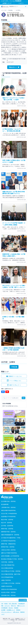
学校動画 (16, 608)
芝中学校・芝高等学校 (7, 525)
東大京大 (11, 608)
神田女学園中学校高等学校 (8, 510)
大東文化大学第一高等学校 (8, 550)
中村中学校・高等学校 (7, 562)
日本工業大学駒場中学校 (7, 565)
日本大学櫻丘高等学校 (7, 568)
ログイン (22, 3)
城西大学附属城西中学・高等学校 (10, 535)
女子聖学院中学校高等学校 (8, 541)
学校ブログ (13, 605)
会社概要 (3, 610)
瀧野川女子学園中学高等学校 (9, 553)
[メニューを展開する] (25, 6)
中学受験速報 (4, 608)
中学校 (13, 367)
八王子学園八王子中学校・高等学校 (10, 583)
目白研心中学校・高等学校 (8, 592)
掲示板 (6, 603)
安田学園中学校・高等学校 (8, 595)
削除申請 (22, 612)
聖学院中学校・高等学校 (7, 547)
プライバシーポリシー (6, 612)
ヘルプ (2, 614)
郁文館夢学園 (4, 504)
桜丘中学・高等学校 (6, 522)
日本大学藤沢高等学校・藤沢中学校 (10, 574)
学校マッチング (7, 3)
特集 (2, 605)
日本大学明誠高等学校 (7, 577)
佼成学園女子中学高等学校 (8, 516)
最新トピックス (21, 605)
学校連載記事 (21, 603)
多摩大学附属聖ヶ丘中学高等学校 (10, 556)
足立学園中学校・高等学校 (8, 501)
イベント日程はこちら (15, 380)
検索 (23, 398)
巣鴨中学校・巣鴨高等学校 (8, 544)
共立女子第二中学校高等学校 (9, 513)
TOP (2, 603)
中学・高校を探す (13, 603)
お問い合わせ (16, 612)
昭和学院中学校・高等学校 (8, 532)
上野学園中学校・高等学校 (8, 507)
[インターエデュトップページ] (14, 497)
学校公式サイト (13, 67)
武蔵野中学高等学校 (6, 586)
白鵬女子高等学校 (6, 580)
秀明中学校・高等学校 (7, 529)
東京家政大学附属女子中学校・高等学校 (12, 559)
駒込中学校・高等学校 (7, 519)
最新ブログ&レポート (15, 385)
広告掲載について (11, 610)
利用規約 (18, 610)
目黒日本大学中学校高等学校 (9, 589)
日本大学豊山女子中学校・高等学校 (10, 571)
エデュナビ (7, 605)
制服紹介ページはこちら (15, 376)
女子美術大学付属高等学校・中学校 (10, 538)
